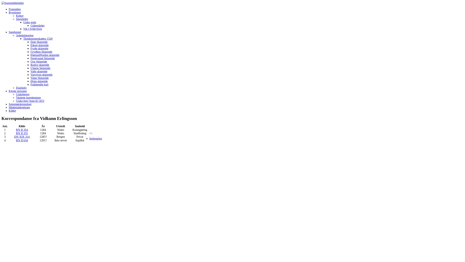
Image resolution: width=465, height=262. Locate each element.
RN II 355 (22, 133)
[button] (15, 12)
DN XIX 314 (22, 136)
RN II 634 (22, 140)
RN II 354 (22, 129)
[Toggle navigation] (90, 133)
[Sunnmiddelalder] (12, 3)
